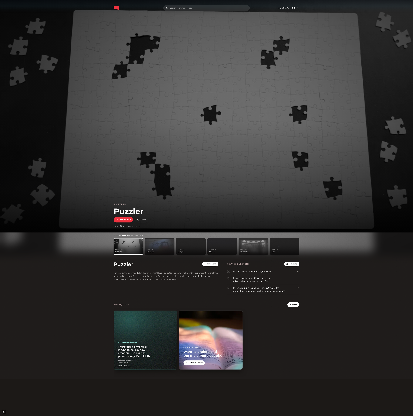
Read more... (124, 365)
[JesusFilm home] (116, 8)
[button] (291, 264)
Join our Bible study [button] (194, 363)
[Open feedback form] (4, 412)
